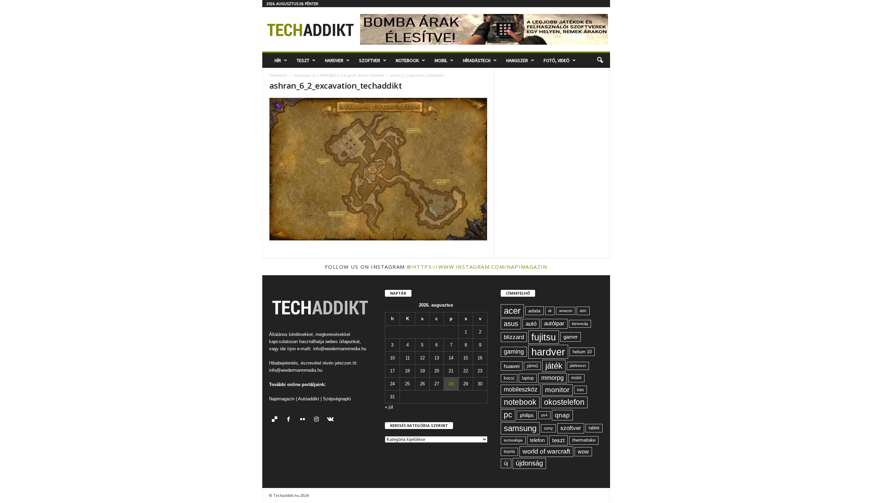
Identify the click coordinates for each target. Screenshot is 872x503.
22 (465, 370)
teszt (558, 440)
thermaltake (583, 440)
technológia (513, 440)
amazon (565, 311)
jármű (532, 365)
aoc (583, 310)
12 (422, 357)
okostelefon (564, 402)
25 (407, 383)
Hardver (334, 60)
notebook (520, 402)
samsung (520, 428)
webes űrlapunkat (342, 341)
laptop (528, 378)
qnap (562, 415)
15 (465, 357)
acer (512, 311)
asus (511, 323)
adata (534, 310)
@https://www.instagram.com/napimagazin (477, 266)
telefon (537, 440)
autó (531, 323)
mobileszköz (521, 389)
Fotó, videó (557, 60)
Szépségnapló (337, 398)
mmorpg (552, 377)
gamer (570, 337)
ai (549, 310)
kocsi (509, 378)
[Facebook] (290, 420)
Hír (278, 60)
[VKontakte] (331, 420)
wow (583, 452)
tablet (594, 427)
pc (508, 415)
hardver (548, 351)
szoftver (570, 428)
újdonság (529, 463)
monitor (557, 390)
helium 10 (582, 351)
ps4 (544, 415)
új (506, 463)
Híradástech (476, 60)
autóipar (554, 323)
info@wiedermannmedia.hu (339, 348)
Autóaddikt (308, 398)
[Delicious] (276, 420)
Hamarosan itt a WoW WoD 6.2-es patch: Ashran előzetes (339, 75)
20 (436, 370)
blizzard (514, 337)
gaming (514, 351)
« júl (389, 407)
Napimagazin (282, 398)
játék (553, 365)
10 (392, 357)
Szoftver (369, 60)
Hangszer (517, 60)
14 (451, 357)
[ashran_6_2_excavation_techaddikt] (378, 169)
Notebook (407, 60)
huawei (511, 366)
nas (580, 389)
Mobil (441, 60)
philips (527, 415)
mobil (576, 377)
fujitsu (543, 337)
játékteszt (578, 366)
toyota (509, 451)
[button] (599, 60)
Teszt (303, 60)
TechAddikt (278, 75)
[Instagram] (318, 420)
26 (422, 383)
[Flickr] (304, 420)
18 (407, 370)
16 (480, 357)
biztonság (580, 324)
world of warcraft (546, 451)
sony (548, 428)
